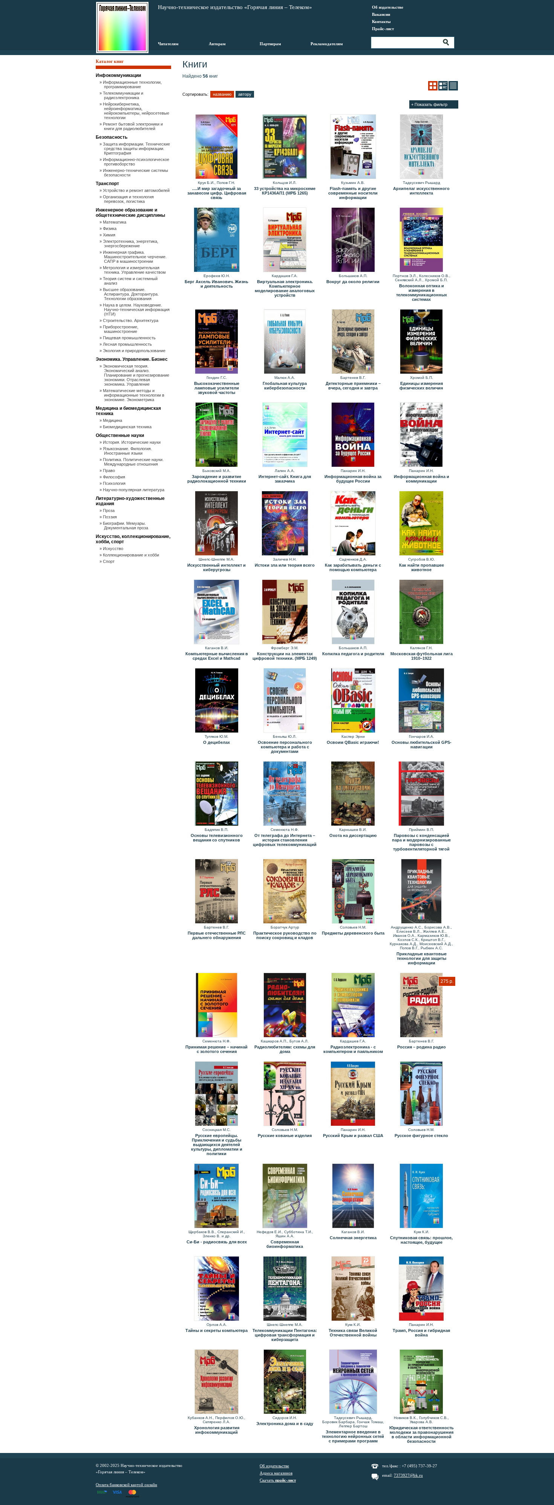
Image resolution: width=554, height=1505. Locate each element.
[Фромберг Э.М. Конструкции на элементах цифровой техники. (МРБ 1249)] (285, 612)
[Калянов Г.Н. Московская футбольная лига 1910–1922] (421, 612)
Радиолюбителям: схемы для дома (284, 1049)
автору (244, 94)
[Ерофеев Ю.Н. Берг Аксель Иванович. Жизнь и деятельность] (216, 240)
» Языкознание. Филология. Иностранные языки (128, 450)
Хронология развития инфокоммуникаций (216, 1430)
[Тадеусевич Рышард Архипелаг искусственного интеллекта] (421, 147)
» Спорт (109, 561)
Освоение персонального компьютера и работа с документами (285, 747)
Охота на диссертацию (352, 835)
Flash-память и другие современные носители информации (353, 193)
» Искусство (113, 548)
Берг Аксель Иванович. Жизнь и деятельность (216, 283)
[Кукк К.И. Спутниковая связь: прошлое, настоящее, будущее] (421, 1196)
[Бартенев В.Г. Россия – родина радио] (421, 1005)
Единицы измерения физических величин (421, 385)
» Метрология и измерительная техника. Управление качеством (135, 269)
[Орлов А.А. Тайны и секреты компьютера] (216, 1289)
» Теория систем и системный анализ (131, 280)
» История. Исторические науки (132, 442)
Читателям (168, 43)
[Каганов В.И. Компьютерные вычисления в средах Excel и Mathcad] (216, 612)
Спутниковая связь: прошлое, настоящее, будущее (421, 1239)
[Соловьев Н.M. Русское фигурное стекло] (421, 1094)
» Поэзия (110, 517)
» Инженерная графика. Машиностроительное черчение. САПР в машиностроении (135, 257)
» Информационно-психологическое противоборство (136, 161)
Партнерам (270, 43)
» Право (109, 470)
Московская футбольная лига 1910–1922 (421, 656)
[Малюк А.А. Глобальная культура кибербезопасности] (285, 342)
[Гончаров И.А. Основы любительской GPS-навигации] (421, 701)
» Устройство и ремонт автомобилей (137, 190)
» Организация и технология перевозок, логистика (129, 199)
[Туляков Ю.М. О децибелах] (216, 701)
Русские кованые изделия (285, 1135)
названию (222, 94)
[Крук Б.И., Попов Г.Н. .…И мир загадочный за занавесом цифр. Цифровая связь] (216, 147)
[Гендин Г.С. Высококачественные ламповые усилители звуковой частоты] (216, 342)
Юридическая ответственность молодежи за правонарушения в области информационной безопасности (421, 1434)
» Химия (109, 235)
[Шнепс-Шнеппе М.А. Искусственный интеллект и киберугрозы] (216, 523)
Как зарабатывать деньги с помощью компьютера (353, 567)
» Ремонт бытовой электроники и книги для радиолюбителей (133, 126)
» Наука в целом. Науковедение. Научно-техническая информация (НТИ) (137, 309)
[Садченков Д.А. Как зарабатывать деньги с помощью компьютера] (353, 523)
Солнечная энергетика (353, 1237)
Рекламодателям (327, 43)
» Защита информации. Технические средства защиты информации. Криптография (137, 148)
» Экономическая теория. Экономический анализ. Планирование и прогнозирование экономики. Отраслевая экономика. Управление (136, 375)
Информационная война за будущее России (352, 478)
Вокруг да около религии (353, 281)
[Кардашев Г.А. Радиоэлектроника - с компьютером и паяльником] (353, 1005)
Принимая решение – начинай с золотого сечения (216, 1049)
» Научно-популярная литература (134, 489)
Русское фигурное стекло (421, 1135)
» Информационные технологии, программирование (133, 84)
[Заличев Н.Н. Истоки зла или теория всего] (285, 523)
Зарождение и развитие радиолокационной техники (216, 478)
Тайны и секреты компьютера (216, 1330)
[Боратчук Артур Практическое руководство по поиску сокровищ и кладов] (285, 891)
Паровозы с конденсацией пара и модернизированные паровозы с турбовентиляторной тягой (421, 842)
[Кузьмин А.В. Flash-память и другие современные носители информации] (353, 147)
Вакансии (381, 14)
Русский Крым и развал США (353, 1135)
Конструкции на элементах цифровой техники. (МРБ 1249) (285, 656)
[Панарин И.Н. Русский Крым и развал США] (353, 1094)
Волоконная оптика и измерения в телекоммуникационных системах (421, 293)
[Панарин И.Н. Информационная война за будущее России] (353, 435)
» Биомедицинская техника (128, 427)
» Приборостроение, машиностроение (121, 329)
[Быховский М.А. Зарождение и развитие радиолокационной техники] (216, 435)
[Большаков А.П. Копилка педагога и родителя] (353, 612)
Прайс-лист (383, 28)
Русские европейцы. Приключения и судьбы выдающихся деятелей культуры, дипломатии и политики (216, 1144)
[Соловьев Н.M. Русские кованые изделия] (285, 1094)
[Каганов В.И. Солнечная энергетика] (353, 1196)
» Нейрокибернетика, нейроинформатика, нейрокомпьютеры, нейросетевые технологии (136, 111)
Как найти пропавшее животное (421, 567)
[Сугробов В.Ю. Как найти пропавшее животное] (421, 523)
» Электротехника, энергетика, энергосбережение (131, 243)
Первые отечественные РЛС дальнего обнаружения (217, 935)
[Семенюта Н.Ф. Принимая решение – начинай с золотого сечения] (216, 1005)
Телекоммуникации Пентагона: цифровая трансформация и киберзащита (285, 1335)
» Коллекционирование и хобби (131, 555)
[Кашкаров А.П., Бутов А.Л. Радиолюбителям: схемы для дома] (285, 1005)
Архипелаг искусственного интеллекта (421, 190)
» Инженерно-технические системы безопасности (136, 172)
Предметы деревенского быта (353, 933)
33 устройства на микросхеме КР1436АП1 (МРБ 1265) (284, 190)
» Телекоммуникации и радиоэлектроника (123, 95)
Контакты (381, 21)
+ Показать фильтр (429, 104)
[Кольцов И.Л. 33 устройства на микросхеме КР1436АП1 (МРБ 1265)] (285, 147)
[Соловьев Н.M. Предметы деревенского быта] (353, 891)
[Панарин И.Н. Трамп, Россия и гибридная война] (421, 1289)
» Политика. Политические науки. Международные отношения (134, 461)
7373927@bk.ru (408, 1475)
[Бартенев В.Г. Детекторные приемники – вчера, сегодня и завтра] (353, 342)
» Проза (109, 510)
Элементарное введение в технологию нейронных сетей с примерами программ (353, 1436)
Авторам (217, 43)
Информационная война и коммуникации (421, 478)
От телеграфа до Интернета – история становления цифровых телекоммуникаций (285, 840)
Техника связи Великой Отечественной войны (353, 1332)
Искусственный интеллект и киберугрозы (216, 567)
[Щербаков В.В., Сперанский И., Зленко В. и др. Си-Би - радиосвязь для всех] (216, 1196)
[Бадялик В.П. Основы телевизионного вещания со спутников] (216, 794)
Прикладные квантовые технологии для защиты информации (421, 958)
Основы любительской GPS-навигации (421, 744)
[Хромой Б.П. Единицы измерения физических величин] (421, 342)
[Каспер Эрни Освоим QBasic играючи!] (353, 701)
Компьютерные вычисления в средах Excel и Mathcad (216, 656)
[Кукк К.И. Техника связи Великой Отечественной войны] (353, 1289)
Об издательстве (387, 7)
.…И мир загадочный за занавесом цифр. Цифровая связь (216, 193)
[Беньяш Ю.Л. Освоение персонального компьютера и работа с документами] (285, 701)
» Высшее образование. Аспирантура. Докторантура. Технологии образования (131, 294)
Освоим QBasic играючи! (353, 742)
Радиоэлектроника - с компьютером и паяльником (353, 1049)
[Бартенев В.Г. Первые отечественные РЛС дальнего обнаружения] (216, 891)
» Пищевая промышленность (130, 338)
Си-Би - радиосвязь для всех (217, 1242)
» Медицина (113, 420)
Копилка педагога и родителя (353, 653)
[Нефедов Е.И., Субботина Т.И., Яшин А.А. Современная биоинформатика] (285, 1196)
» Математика (115, 222)
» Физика (110, 228)
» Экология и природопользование (134, 350)
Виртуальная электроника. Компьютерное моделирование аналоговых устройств (285, 288)
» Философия (114, 477)
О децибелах (216, 742)
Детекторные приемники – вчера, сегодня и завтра (353, 385)
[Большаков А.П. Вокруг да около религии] (353, 240)
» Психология (114, 483)
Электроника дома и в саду (284, 1423)
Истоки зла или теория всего (285, 565)
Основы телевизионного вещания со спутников (217, 837)
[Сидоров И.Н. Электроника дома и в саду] (285, 1382)
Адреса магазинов (276, 1473)
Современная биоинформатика (284, 1244)
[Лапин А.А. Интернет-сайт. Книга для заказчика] (285, 435)
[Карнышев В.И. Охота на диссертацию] (353, 794)
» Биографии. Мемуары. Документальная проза (126, 525)
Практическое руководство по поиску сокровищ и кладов (285, 935)
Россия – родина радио (421, 1047)
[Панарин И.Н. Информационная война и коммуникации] (421, 435)
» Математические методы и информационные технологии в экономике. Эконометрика (134, 395)
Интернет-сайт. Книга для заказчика (285, 478)
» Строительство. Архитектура (131, 320)
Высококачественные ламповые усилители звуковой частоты (216, 388)
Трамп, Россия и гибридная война (421, 1332)
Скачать (278, 1480)
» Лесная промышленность (128, 344)
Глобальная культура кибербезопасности (285, 385)
